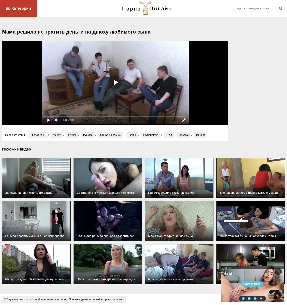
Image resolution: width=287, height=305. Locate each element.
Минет (57, 135)
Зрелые (184, 135)
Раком (72, 135)
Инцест (200, 135)
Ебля (169, 135)
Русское (88, 135)
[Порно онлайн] (143, 8)
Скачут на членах (110, 135)
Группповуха (150, 135)
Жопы (132, 135)
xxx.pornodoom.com (112, 299)
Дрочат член (37, 135)
